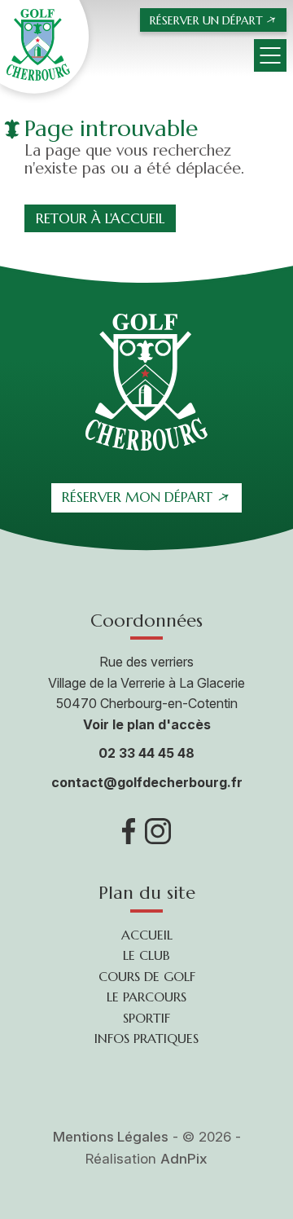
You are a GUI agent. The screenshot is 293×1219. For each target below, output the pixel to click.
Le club (146, 955)
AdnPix (184, 1159)
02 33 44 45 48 (146, 753)
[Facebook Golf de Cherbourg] (129, 831)
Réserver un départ (206, 20)
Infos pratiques (146, 1038)
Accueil (147, 934)
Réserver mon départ (137, 497)
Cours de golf (146, 976)
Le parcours (146, 996)
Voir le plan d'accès (147, 724)
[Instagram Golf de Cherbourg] (158, 831)
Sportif (146, 1018)
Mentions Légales (110, 1137)
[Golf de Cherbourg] (44, 47)
